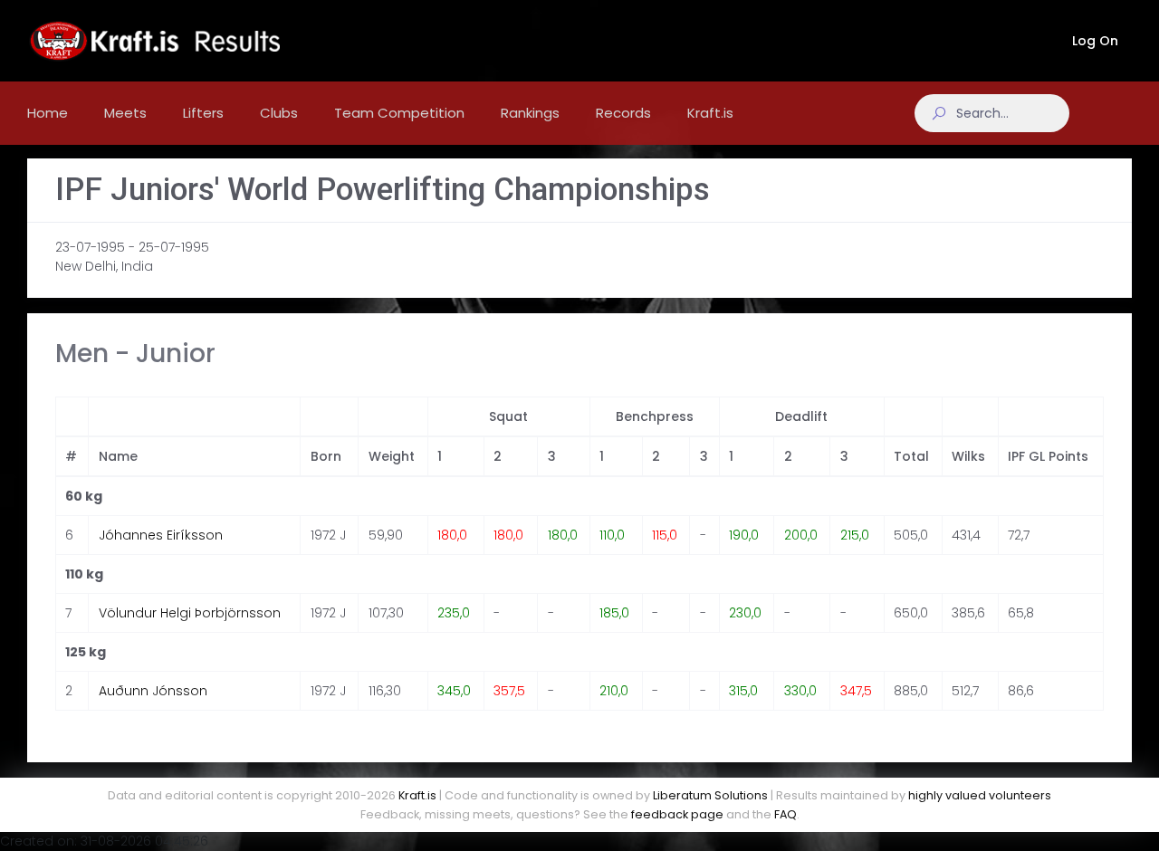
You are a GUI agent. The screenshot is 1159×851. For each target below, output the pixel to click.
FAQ (785, 814)
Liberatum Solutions (710, 795)
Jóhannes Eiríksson (161, 535)
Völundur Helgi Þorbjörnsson (190, 613)
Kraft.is (417, 795)
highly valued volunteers (979, 795)
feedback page (677, 814)
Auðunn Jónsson (153, 691)
